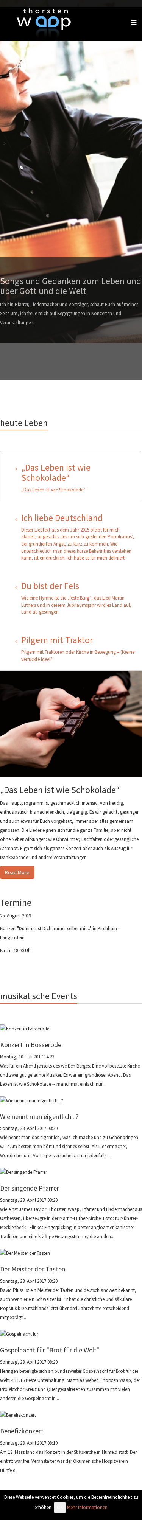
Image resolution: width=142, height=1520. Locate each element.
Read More (17, 872)
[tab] (70, 476)
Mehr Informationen (87, 1507)
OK (60, 1507)
